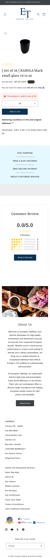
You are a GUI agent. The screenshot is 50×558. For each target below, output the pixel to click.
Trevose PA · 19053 (14, 426)
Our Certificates (12, 495)
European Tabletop (20, 556)
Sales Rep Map (12, 472)
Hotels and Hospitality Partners (20, 468)
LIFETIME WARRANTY (15, 449)
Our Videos (10, 481)
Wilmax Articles (12, 486)
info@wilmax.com (13, 435)
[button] (5, 14)
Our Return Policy (13, 453)
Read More (25, 403)
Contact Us (10, 440)
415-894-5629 (11, 431)
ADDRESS (9, 421)
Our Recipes (11, 491)
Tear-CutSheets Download (17, 509)
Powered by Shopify (35, 556)
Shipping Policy (12, 458)
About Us (9, 477)
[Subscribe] (41, 546)
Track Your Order (13, 500)
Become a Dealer (13, 444)
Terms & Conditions (14, 504)
